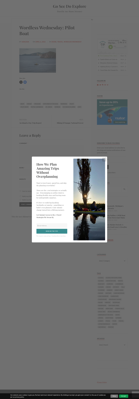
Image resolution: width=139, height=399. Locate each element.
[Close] (104, 159)
